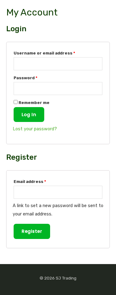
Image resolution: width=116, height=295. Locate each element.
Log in (29, 114)
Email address (30, 181)
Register (32, 231)
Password (25, 78)
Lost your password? (35, 129)
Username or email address (44, 53)
